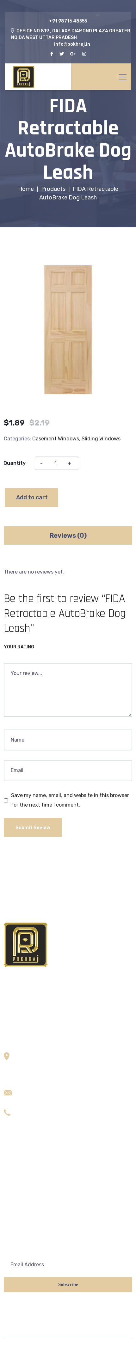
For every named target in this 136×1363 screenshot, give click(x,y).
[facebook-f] (51, 54)
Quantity (14, 463)
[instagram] (84, 54)
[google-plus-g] (73, 54)
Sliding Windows (101, 439)
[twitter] (61, 54)
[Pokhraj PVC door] (38, 76)
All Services (17, 1173)
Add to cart (32, 497)
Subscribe (68, 1284)
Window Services (24, 1202)
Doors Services (21, 1188)
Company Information (30, 1218)
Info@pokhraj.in (36, 1090)
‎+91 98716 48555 (68, 21)
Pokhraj (41, 1350)
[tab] (68, 535)
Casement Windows (55, 439)
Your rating (19, 647)
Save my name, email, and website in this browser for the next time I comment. (70, 800)
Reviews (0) (68, 535)
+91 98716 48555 (37, 1110)
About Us (15, 1158)
